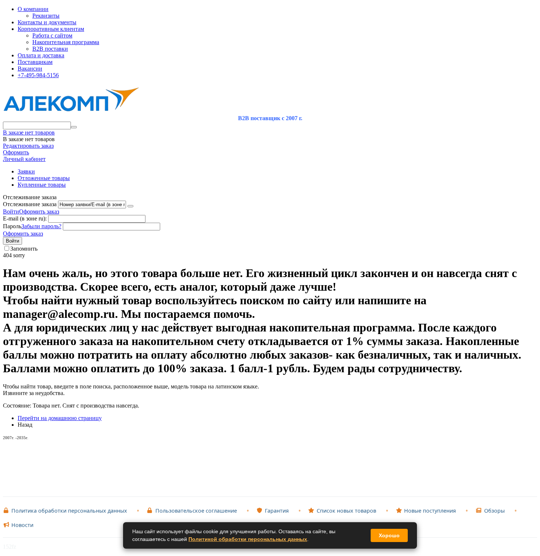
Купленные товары (42, 185)
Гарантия (277, 510)
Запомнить (23, 248)
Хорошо (389, 535)
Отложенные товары (44, 178)
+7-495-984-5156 (38, 75)
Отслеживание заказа (30, 204)
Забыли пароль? (41, 226)
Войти (11, 211)
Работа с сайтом (52, 35)
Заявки (26, 171)
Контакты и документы (47, 22)
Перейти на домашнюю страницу (60, 418)
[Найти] (74, 127)
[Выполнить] (130, 206)
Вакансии (30, 68)
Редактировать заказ (28, 146)
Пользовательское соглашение (196, 510)
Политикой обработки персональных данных (247, 539)
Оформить (16, 152)
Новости (22, 524)
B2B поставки (50, 49)
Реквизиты (46, 15)
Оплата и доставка (41, 55)
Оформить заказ (39, 211)
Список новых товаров (346, 510)
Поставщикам (35, 62)
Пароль (12, 226)
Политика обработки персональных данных (69, 510)
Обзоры (494, 510)
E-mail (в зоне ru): (25, 218)
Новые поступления (430, 510)
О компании (33, 9)
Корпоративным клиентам (51, 29)
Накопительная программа (65, 42)
